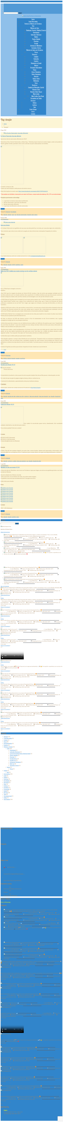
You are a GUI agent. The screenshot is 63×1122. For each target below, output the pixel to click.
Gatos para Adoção (5, 225)
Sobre (33, 111)
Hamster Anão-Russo (36, 92)
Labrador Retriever (36, 35)
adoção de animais (12, 832)
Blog (48, 832)
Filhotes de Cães (34, 28)
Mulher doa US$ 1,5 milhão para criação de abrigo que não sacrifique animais (19, 271)
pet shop (44, 838)
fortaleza (53, 835)
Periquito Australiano (36, 68)
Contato (33, 114)
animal (9, 358)
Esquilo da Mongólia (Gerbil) (36, 87)
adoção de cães (12, 396)
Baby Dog (6, 887)
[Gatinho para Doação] (7, 488)
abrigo (5, 358)
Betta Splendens (36, 74)
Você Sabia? (7, 799)
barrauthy (44, 832)
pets (41, 838)
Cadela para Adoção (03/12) (7, 404)
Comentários (4, 219)
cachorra (10, 461)
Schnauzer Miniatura (36, 46)
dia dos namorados (22, 214)
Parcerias (6, 782)
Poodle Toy (13, 760)
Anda (5, 349)
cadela (14, 461)
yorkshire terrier (43, 840)
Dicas (5, 741)
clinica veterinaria (15, 836)
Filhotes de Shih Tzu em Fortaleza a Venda (22, 887)
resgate (18, 358)
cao (15, 214)
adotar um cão (20, 396)
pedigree (34, 838)
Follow (2, 598)
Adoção (8, 211)
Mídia (5, 777)
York (34, 840)
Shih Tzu (12, 763)
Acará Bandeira (36, 72)
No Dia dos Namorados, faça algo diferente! (11, 136)
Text (5, 794)
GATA (13, 264)
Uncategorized (8, 796)
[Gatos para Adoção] (9, 222)
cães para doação (43, 396)
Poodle (36, 43)
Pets (33, 26)
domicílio (41, 835)
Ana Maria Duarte (35, 387)
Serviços (33, 100)
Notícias (8, 355)
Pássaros (34, 54)
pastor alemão (29, 838)
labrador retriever (13, 838)
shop (11, 840)
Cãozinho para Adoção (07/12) (8, 364)
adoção (5, 214)
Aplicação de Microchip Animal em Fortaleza (15, 877)
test (8, 772)
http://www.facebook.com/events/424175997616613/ (33, 191)
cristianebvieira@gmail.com (37, 256)
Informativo (7, 774)
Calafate (36, 57)
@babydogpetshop (5, 532)
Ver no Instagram (5, 586)
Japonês (36, 76)
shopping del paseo (16, 840)
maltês (24, 838)
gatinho (14, 517)
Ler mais (3, 209)
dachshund (33, 836)
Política (6, 786)
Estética (34, 105)
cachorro (26, 396)
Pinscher (36, 41)
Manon (36, 65)
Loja (34, 107)
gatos (35, 214)
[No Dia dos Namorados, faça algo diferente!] (16, 133)
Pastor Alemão (36, 39)
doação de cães (37, 461)
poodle (53, 838)
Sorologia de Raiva (8, 870)
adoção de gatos (27, 832)
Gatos (8, 767)
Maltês (36, 37)
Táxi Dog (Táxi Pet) (9, 864)
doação (29, 214)
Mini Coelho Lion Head (37, 96)
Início (33, 19)
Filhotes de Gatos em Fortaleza (34, 50)
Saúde (5, 791)
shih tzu (8, 840)
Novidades (13, 211)
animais (32, 833)
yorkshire (37, 840)
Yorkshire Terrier (36, 48)
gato (33, 214)
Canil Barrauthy (33, 21)
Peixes (34, 70)
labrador (8, 838)
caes (13, 214)
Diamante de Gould (36, 63)
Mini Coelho (36, 94)
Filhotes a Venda (8, 747)
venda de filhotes (26, 840)
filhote (46, 836)
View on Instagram (5, 607)
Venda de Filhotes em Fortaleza (33, 24)
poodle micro (57, 838)
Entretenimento (8, 743)
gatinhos (18, 264)
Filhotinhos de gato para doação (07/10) (10, 467)
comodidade (21, 835)
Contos (6, 740)
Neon (36, 83)
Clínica (34, 103)
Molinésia (36, 81)
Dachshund (36, 32)
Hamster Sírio (36, 89)
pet (39, 838)
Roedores (34, 85)
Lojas (5, 775)
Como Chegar (33, 109)
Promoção (6, 789)
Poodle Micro (13, 758)
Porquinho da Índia (36, 98)
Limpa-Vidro (36, 79)
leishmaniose (20, 838)
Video (5, 797)
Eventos (6, 745)
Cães (8, 748)
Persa (36, 52)
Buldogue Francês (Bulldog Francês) (36, 30)
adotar (9, 214)
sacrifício (22, 358)
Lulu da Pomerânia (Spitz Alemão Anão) (20, 753)
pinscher (49, 838)
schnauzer (3, 840)
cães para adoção (33, 396)
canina (6, 836)
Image (5, 770)
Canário (36, 61)
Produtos (6, 787)
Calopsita (36, 59)
